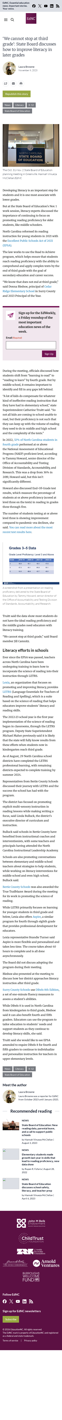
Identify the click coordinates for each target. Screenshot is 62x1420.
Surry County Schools (16, 989)
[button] (13, 83)
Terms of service (10, 1340)
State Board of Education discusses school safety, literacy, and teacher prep (37, 1187)
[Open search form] (12, 20)
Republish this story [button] (16, 93)
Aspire (37, 916)
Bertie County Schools (16, 886)
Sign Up (49, 353)
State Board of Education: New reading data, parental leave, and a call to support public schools (40, 1129)
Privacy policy (30, 1340)
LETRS (7, 691)
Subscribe (10, 1319)
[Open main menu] (6, 20)
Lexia (6, 682)
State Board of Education (17, 110)
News (7, 105)
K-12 (31, 105)
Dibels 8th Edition (47, 989)
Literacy (19, 105)
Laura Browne (26, 66)
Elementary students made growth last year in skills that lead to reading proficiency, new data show (40, 1159)
